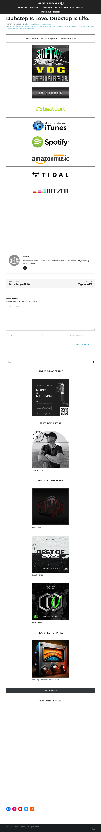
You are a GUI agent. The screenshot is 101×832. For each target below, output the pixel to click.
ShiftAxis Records (25, 29)
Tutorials (46, 7)
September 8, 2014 (14, 24)
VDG (32, 29)
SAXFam (15, 29)
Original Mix (81, 26)
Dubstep (18, 26)
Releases (22, 7)
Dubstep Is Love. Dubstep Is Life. (33, 26)
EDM (46, 26)
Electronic (62, 26)
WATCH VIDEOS (50, 690)
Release (37, 24)
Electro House (54, 26)
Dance (12, 26)
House (69, 26)
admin (27, 24)
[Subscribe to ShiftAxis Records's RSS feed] (94, 829)
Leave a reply (46, 24)
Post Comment (83, 344)
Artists (34, 7)
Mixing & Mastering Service (69, 7)
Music (74, 26)
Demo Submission (50, 12)
